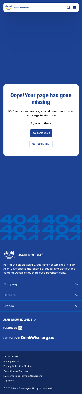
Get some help (41, 143)
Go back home (41, 133)
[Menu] (74, 7)
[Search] (68, 7)
